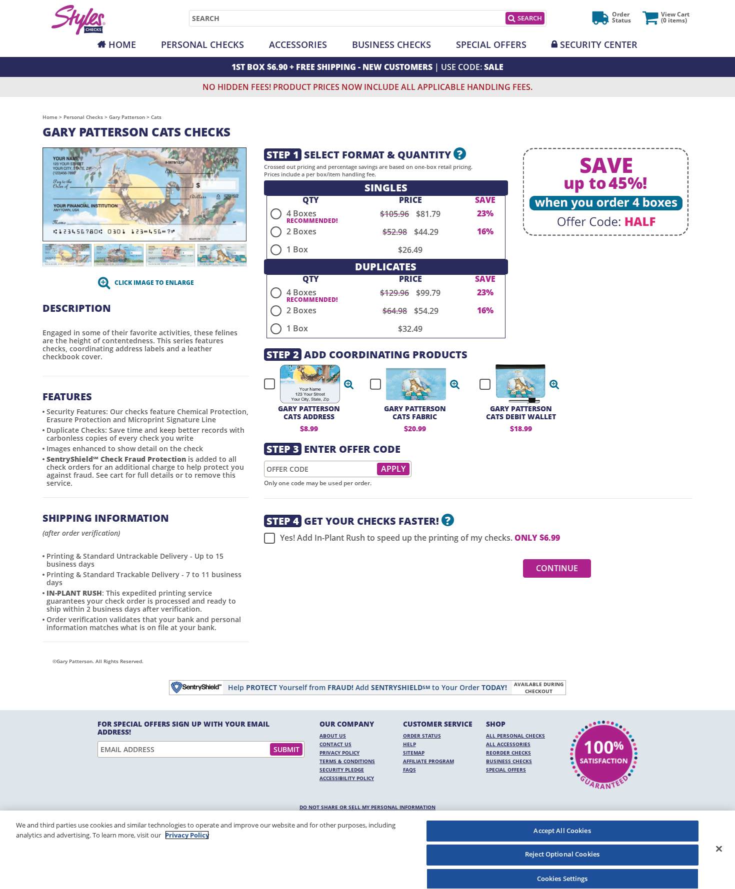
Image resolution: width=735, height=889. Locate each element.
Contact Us (336, 744)
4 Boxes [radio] (301, 213)
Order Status (422, 736)
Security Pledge (342, 770)
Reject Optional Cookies (562, 854)
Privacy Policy (340, 753)
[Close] (719, 849)
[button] (349, 384)
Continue (557, 568)
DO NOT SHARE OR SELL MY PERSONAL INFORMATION (368, 807)
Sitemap (413, 753)
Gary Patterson (127, 116)
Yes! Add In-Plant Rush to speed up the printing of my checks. (420, 538)
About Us (333, 736)
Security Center (599, 44)
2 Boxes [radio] (301, 231)
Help (409, 744)
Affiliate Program (428, 761)
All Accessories (508, 744)
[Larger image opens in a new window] (144, 193)
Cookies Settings (562, 878)
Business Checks (391, 44)
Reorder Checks (508, 753)
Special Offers (491, 44)
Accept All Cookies (562, 830)
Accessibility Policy (347, 778)
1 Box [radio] (297, 249)
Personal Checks (202, 44)
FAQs (409, 770)
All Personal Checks (515, 736)
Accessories (298, 44)
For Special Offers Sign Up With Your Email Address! (184, 728)
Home (122, 44)
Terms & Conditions (347, 761)
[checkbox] (304, 384)
